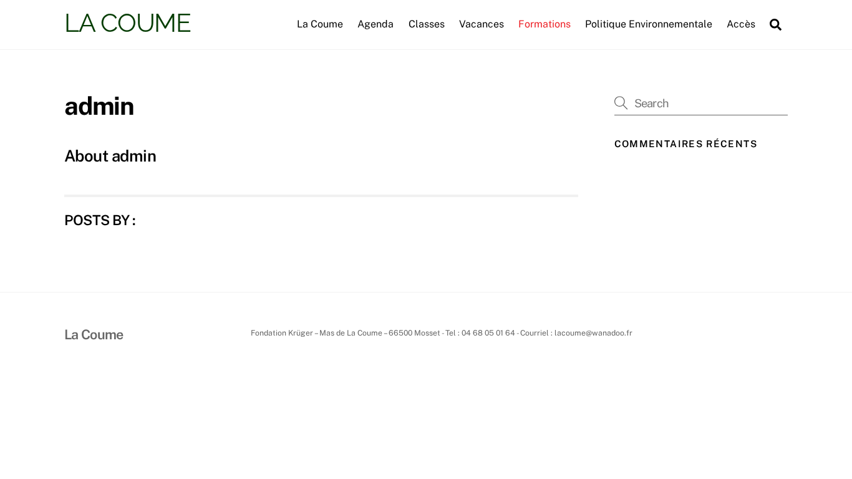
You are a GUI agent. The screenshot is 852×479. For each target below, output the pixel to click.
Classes (427, 24)
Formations (544, 24)
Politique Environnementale (648, 24)
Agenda (375, 24)
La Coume (320, 24)
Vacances (481, 24)
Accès (741, 24)
